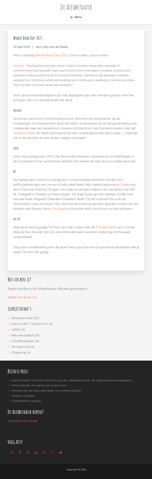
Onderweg (127, 184)
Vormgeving (20, 347)
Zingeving (18, 352)
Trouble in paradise (23, 395)
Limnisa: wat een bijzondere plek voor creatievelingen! (46, 390)
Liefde (15, 329)
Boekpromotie (22, 318)
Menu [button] (78, 17)
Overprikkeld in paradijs (26, 401)
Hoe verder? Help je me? (29, 324)
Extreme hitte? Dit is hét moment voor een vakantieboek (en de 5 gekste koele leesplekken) (71, 380)
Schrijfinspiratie (22, 341)
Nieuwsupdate (22, 335)
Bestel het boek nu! (22, 297)
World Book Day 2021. (52, 55)
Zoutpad (58, 209)
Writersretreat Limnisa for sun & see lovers (38, 385)
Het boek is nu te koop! (23, 421)
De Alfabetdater (76, 7)
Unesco (18, 65)
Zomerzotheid (23, 133)
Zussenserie (107, 227)
